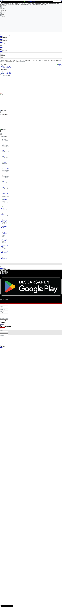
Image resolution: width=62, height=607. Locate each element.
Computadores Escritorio (4, 3)
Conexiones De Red (43, 59)
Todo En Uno (2, 12)
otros (1, 7)
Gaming (46, 3)
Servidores (2, 14)
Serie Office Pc (3, 5)
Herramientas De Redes (47, 60)
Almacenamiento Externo (4, 4)
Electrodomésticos (43, 4)
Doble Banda (56, 59)
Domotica (2, 59)
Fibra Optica (11, 59)
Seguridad (22, 4)
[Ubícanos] (2, 274)
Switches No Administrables (7, 61)
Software (15, 3)
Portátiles (9, 3)
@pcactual (5, 300)
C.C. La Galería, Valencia (4, 271)
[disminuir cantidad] (1, 110)
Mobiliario (9, 4)
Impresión (24, 3)
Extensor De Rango (26, 59)
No (2, 36)
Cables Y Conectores (17, 4)
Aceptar (2, 268)
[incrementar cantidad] (5, 110)
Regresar (2, 54)
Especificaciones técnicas (7, 113)
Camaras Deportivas (38, 3)
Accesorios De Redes (28, 60)
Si (1, 36)
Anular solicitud (2, 327)
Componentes (54, 3)
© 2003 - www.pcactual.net (4, 302)
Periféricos (57, 3)
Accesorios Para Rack (8, 60)
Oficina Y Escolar (26, 4)
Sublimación (50, 3)
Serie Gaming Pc (3, 10)
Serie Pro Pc (2, 8)
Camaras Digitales (31, 3)
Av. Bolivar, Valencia (3, 270)
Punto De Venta (31, 4)
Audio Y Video (43, 3)
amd (1, 6)
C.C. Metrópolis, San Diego (4, 272)
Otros (5, 59)
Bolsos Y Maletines (37, 4)
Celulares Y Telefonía (20, 3)
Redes (28, 3)
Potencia (12, 4)
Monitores (12, 3)
